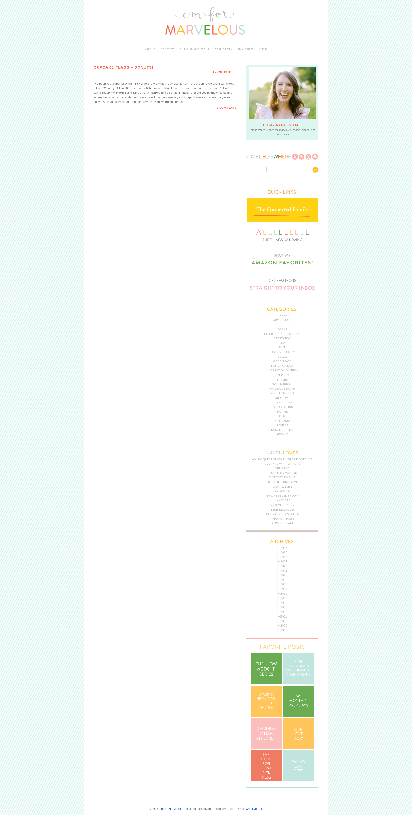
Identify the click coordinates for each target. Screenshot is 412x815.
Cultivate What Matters (282, 463)
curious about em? (194, 49)
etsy (282, 342)
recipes (282, 425)
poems (282, 416)
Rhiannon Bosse (282, 518)
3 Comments (227, 107)
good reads (282, 361)
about (150, 49)
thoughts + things (282, 429)
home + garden (282, 365)
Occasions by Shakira (282, 514)
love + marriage (282, 384)
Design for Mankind (282, 472)
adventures (282, 320)
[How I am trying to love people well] (298, 715)
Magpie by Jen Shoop (282, 495)
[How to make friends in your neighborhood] (266, 715)
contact (167, 49)
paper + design (282, 407)
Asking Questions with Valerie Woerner (282, 459)
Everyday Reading (282, 477)
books (282, 329)
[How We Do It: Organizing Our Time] (266, 683)
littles (282, 379)
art (282, 324)
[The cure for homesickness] (266, 780)
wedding (282, 434)
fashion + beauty (282, 352)
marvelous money (282, 388)
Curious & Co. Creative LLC (245, 808)
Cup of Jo (282, 468)
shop (263, 49)
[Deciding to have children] (266, 748)
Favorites (245, 49)
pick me (282, 411)
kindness (282, 375)
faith (282, 347)
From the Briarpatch (282, 482)
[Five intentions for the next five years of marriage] (298, 683)
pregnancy (282, 420)
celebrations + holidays (282, 333)
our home (282, 398)
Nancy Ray (282, 500)
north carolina (282, 393)
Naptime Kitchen (282, 505)
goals (282, 356)
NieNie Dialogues (282, 509)
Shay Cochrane (282, 523)
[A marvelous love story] (298, 748)
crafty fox (282, 338)
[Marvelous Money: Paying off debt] (298, 780)
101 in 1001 (282, 315)
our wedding (282, 402)
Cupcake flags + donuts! (124, 67)
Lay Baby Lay (282, 491)
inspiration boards (282, 370)
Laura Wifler (282, 486)
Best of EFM (224, 49)
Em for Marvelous (170, 808)
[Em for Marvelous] (206, 42)
